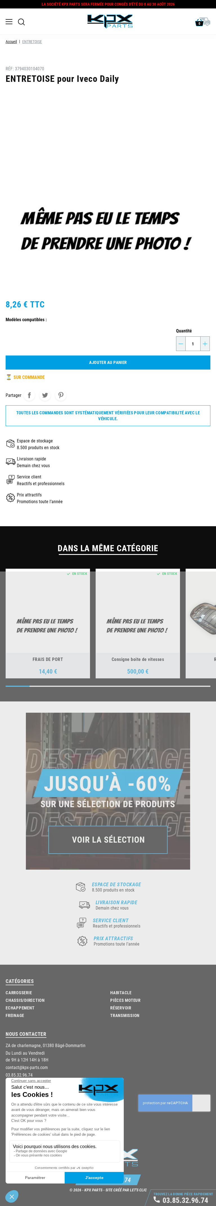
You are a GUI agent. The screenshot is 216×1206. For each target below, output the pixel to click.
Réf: (10, 68)
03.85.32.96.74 (19, 1075)
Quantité (184, 331)
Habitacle (121, 992)
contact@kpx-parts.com (27, 1067)
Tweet (45, 395)
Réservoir (120, 1008)
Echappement (20, 1008)
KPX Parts (93, 1189)
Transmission (125, 1015)
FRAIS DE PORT (48, 659)
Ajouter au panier (108, 362)
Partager (29, 395)
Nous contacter (26, 1033)
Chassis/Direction (25, 1000)
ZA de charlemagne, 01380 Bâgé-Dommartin (46, 1045)
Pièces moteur (125, 1000)
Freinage (15, 1015)
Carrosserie (19, 992)
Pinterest (60, 395)
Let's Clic (138, 1189)
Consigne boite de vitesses (138, 659)
